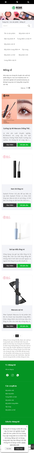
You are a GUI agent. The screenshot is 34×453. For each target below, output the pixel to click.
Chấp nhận (19, 449)
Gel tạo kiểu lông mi (17, 249)
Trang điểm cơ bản (11, 397)
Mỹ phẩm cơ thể (10, 410)
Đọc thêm (10, 145)
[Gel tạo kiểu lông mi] (17, 230)
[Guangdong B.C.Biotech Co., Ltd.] (17, 8)
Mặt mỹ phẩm (9, 393)
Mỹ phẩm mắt (9, 390)
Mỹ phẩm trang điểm (11, 403)
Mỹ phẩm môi (9, 400)
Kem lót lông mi (17, 189)
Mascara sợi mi (17, 310)
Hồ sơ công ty (9, 369)
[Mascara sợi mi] (17, 290)
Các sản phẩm (14, 22)
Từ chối (9, 449)
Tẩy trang (8, 407)
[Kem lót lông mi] (17, 169)
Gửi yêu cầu (24, 145)
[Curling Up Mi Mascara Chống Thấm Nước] (17, 109)
